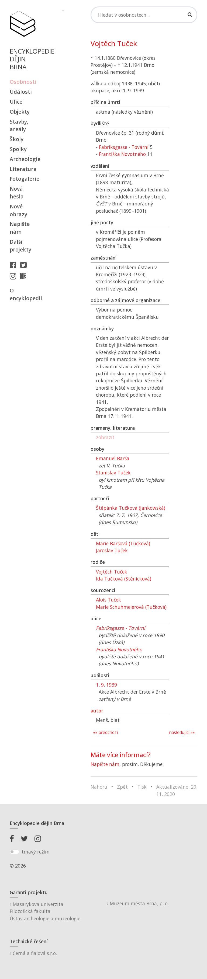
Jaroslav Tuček (112, 550)
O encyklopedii (23, 294)
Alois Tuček (108, 599)
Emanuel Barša (112, 458)
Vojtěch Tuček (111, 571)
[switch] (14, 851)
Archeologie (23, 159)
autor (97, 710)
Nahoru (99, 787)
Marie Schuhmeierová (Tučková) (131, 607)
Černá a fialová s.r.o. (34, 953)
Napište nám (20, 227)
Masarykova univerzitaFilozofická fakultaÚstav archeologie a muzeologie (45, 911)
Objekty (20, 111)
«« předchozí (105, 732)
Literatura (23, 169)
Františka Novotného (122, 154)
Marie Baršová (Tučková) (123, 543)
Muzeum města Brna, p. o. (138, 903)
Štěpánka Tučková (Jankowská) (130, 508)
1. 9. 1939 (106, 684)
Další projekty (20, 245)
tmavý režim (36, 851)
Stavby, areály (19, 125)
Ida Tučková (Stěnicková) (123, 578)
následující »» (182, 732)
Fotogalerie (23, 178)
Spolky (18, 149)
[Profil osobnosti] (24, 276)
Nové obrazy (18, 210)
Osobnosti (23, 81)
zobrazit (105, 437)
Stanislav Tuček (113, 472)
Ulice (16, 101)
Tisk (142, 787)
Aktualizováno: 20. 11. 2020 (176, 790)
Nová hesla (17, 192)
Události (21, 91)
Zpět (122, 787)
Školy (16, 139)
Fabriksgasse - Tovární (124, 147)
